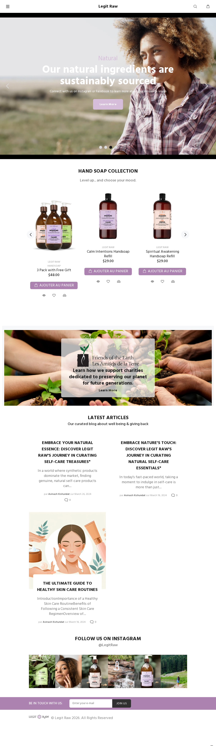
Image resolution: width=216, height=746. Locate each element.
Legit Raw (54, 262)
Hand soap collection (108, 171)
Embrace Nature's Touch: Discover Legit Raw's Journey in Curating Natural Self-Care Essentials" (148, 455)
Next (185, 235)
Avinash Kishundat (59, 494)
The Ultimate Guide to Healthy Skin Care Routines (67, 586)
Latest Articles (108, 418)
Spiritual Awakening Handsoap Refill (162, 254)
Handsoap (54, 266)
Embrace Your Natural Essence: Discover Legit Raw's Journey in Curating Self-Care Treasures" (67, 452)
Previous (31, 235)
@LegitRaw (108, 645)
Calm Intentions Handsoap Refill (108, 254)
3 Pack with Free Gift (54, 270)
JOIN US (121, 703)
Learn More (108, 104)
